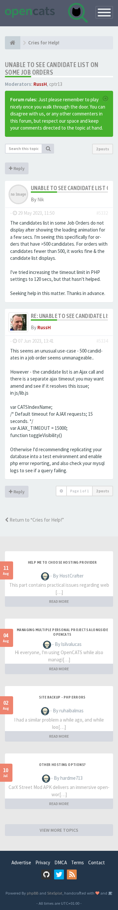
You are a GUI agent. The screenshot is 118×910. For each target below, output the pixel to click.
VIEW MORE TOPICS (59, 830)
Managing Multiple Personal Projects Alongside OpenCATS (62, 632)
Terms (77, 862)
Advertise (21, 862)
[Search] (48, 149)
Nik (40, 199)
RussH (40, 84)
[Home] (12, 42)
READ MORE (59, 601)
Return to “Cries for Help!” (36, 520)
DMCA (60, 862)
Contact (96, 862)
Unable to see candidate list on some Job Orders (51, 68)
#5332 (102, 213)
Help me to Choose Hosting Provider (62, 562)
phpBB (32, 893)
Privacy (42, 862)
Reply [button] (18, 168)
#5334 (102, 341)
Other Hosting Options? (62, 764)
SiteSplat (54, 893)
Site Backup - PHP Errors (62, 697)
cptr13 (55, 84)
